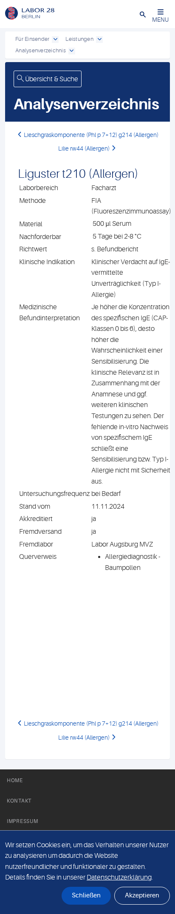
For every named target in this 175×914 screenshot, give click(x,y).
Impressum (22, 821)
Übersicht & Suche (51, 79)
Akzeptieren (142, 895)
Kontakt (19, 801)
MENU (160, 19)
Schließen (86, 895)
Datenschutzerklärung (119, 877)
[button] (142, 14)
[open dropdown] (55, 39)
